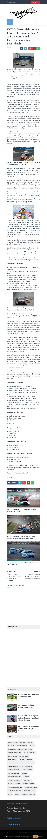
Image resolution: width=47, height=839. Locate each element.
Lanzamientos (27, 770)
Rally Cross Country (15, 787)
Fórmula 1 (21, 763)
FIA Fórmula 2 (23, 756)
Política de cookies (13, 824)
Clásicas (11, 745)
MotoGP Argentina (14, 776)
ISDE (21, 766)
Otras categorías (14, 783)
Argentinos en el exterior (15, 479)
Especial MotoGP (29, 752)
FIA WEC (22, 759)
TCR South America (14, 790)
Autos (30, 742)
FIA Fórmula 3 (12, 759)
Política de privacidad (14, 818)
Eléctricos (12, 749)
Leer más (40, 836)
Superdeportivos (31, 787)
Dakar (32, 745)
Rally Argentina (28, 783)
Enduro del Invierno (25, 749)
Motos (26, 776)
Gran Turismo (13, 766)
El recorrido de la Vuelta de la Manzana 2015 (28, 695)
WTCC (27, 479)
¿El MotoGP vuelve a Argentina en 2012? (26, 706)
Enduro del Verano (14, 752)
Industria (28, 766)
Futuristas (12, 763)
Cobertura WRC (22, 745)
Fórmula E (30, 763)
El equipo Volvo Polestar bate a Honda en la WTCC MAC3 (23, 564)
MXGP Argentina (13, 773)
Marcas (24, 773)
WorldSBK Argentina (28, 794)
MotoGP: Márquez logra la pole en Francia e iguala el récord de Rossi (28, 718)
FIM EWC (29, 759)
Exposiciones (12, 756)
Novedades (27, 780)
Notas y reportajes (14, 780)
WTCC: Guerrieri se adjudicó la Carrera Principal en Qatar (21, 510)
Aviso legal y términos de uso (17, 803)
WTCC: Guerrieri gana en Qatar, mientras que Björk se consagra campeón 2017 (22, 537)
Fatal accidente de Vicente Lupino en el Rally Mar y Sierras (28, 728)
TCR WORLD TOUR (29, 790)
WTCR (16, 794)
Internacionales (13, 770)
